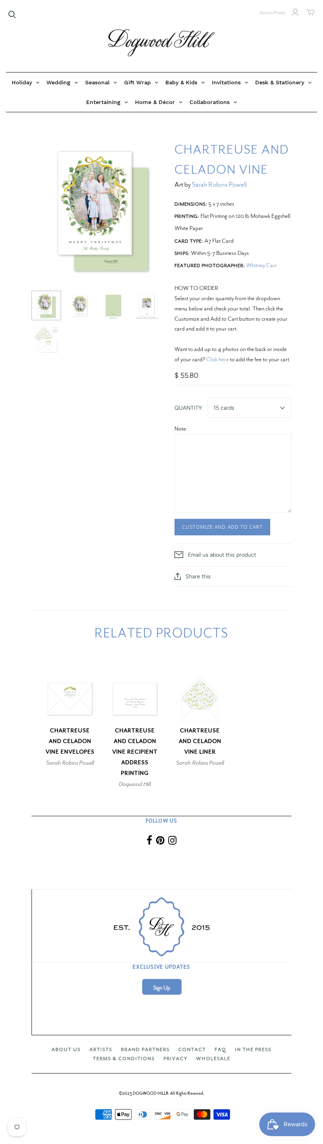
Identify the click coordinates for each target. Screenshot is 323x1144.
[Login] (295, 12)
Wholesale (213, 1058)
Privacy (175, 1058)
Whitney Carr (261, 265)
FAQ (220, 1049)
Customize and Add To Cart (222, 526)
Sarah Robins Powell (219, 184)
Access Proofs (273, 12)
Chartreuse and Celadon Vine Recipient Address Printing (135, 752)
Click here (217, 359)
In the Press (253, 1049)
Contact (192, 1049)
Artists (100, 1049)
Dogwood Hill (135, 784)
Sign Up (161, 988)
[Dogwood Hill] (161, 43)
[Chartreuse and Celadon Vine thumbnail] (46, 305)
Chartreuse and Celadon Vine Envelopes (70, 741)
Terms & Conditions (124, 1058)
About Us (66, 1049)
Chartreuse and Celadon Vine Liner (200, 741)
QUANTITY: (188, 408)
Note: (180, 429)
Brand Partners (145, 1049)
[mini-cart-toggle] (310, 12)
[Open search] (12, 15)
